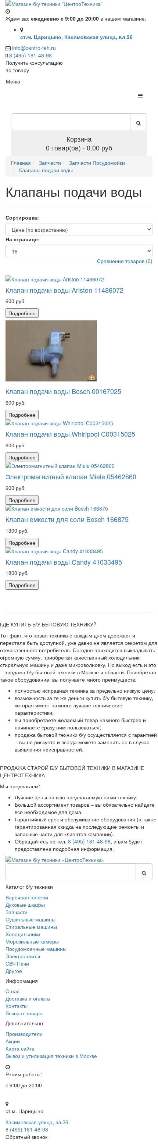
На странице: (23, 239)
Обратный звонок (26, 1136)
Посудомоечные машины (36, 948)
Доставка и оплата (28, 998)
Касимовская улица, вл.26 (37, 1122)
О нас (12, 991)
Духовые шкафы (25, 904)
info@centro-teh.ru (34, 47)
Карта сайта (20, 1048)
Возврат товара (24, 1013)
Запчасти (17, 912)
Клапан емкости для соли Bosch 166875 (67, 519)
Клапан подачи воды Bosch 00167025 (63, 391)
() (124, 260)
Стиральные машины (31, 926)
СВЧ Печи (17, 963)
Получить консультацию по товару (34, 66)
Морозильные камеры (32, 941)
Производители (24, 1033)
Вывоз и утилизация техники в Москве (51, 1055)
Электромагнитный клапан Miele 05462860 (71, 476)
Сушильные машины (30, 919)
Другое (14, 970)
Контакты (17, 1005)
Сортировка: (22, 217)
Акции (13, 1041)
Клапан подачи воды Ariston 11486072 (64, 290)
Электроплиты (23, 956)
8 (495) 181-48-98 (30, 55)
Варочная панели (27, 897)
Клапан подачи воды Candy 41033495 (64, 561)
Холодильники (23, 934)
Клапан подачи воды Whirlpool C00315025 (70, 433)
